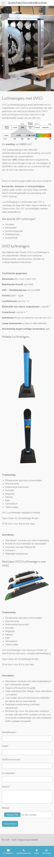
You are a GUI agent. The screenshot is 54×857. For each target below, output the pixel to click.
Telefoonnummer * (11, 759)
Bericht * (6, 786)
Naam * (6, 746)
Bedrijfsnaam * (9, 732)
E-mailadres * (9, 773)
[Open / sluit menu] (3, 3)
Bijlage (5, 808)
